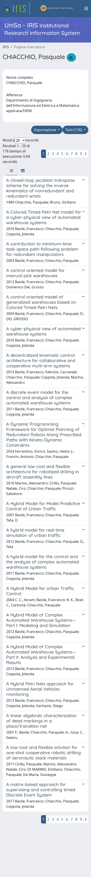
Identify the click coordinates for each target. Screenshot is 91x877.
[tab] (11, 170)
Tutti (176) (74, 129)
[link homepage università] (57, 8)
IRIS (6, 47)
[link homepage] (16, 8)
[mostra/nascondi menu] (86, 8)
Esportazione (45, 129)
